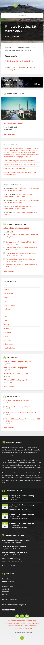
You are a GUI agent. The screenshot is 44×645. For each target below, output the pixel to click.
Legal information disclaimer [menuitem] (22, 628)
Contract (7, 309)
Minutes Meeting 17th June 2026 (16, 374)
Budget (6, 297)
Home (7, 36)
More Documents (10, 272)
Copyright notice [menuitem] (30, 626)
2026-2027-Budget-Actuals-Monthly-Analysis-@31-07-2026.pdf (23, 420)
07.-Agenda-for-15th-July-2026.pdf (18, 407)
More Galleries (9, 134)
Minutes (16, 70)
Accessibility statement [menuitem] (16, 621)
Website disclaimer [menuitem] (15, 626)
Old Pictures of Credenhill (14, 123)
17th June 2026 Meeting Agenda (16, 380)
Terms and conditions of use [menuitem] (15, 623)
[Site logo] (22, 8)
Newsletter (7, 332)
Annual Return (8, 293)
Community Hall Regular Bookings (15, 168)
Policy (27, 234)
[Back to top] (22, 638)
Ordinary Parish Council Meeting (21, 496)
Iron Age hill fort (22, 460)
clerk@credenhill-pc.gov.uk (16, 605)
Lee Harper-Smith (8, 581)
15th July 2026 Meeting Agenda (15, 368)
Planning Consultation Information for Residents (20, 164)
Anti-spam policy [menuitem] (33, 623)
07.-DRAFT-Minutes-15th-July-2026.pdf (19, 401)
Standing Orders (9, 237)
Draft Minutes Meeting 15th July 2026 (18, 361)
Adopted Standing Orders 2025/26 (17, 228)
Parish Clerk (23, 68)
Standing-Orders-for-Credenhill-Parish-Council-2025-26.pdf (22, 243)
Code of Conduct (11, 234)
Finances (32, 68)
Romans (26, 465)
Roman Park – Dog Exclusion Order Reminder (19, 161)
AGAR (5, 286)
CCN (5, 301)
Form (5, 317)
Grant (5, 321)
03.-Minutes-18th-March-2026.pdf (18, 61)
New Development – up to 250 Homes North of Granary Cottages (22, 189)
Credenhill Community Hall (19, 500)
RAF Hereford (17, 473)
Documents (15, 36)
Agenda (6, 289)
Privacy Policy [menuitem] (31, 621)
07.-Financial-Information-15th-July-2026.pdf (21, 413)
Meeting (10, 70)
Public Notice (8, 344)
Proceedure (34, 234)
